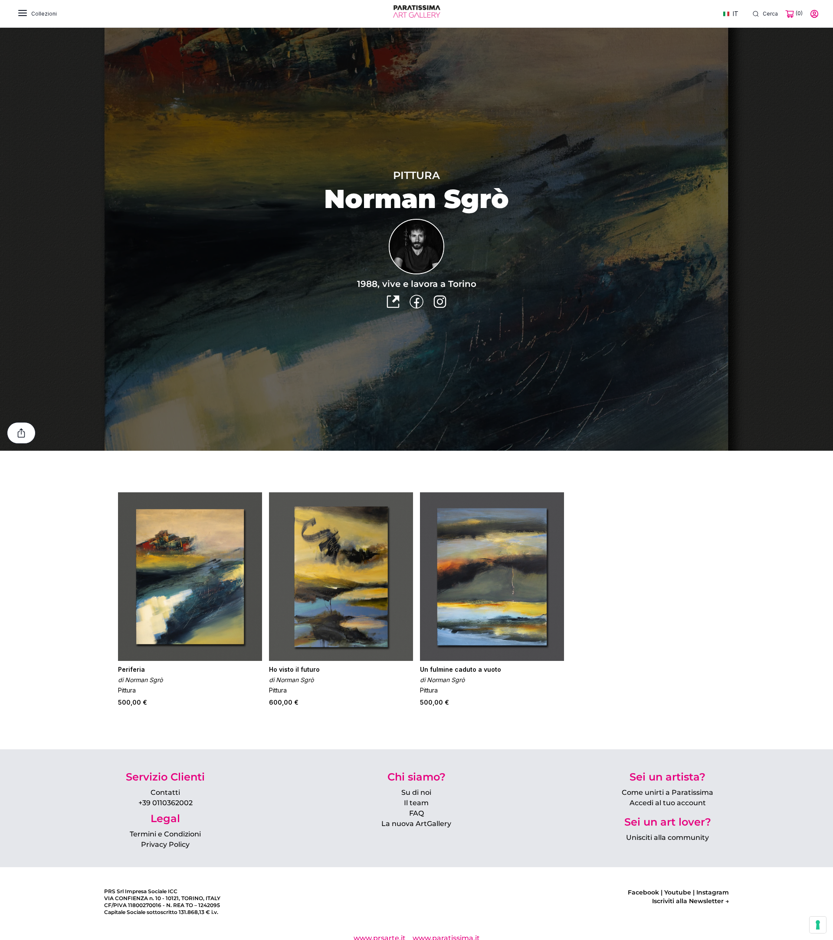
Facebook (643, 892)
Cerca (770, 13)
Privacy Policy (165, 844)
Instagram (712, 892)
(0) (798, 13)
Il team (416, 803)
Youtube (676, 892)
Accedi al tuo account (668, 803)
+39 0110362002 (165, 803)
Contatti (165, 792)
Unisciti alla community (667, 837)
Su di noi (416, 792)
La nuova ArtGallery (416, 824)
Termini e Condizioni (165, 834)
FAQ (416, 813)
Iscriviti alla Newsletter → (690, 901)
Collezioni (44, 13)
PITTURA (416, 175)
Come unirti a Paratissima (667, 792)
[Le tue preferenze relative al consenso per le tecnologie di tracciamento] (818, 925)
